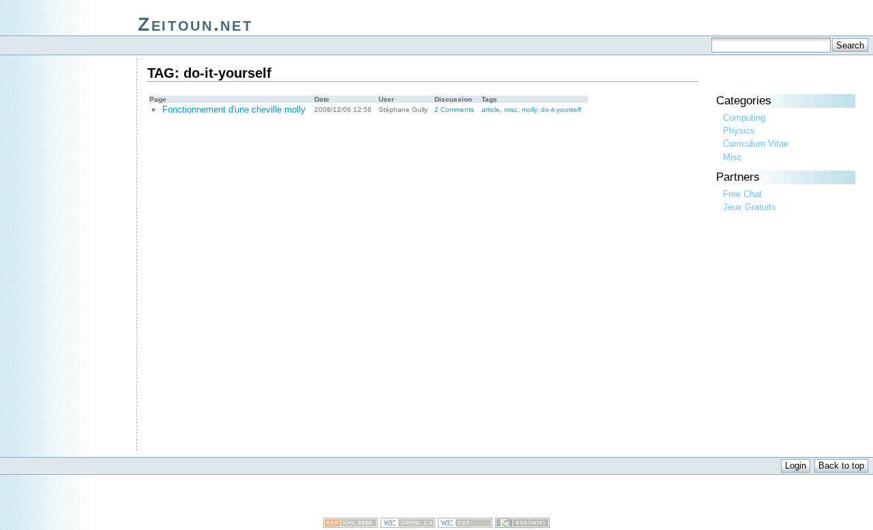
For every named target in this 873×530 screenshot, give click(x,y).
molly (529, 109)
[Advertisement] (436, 497)
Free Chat (742, 194)
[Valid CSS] (465, 525)
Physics (739, 131)
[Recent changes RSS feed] (350, 525)
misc (511, 109)
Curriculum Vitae (755, 143)
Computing (744, 118)
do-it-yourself (561, 109)
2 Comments (454, 109)
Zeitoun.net (195, 24)
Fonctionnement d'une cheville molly (234, 109)
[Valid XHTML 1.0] (408, 525)
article (491, 109)
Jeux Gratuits (749, 207)
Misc (732, 157)
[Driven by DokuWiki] (522, 525)
